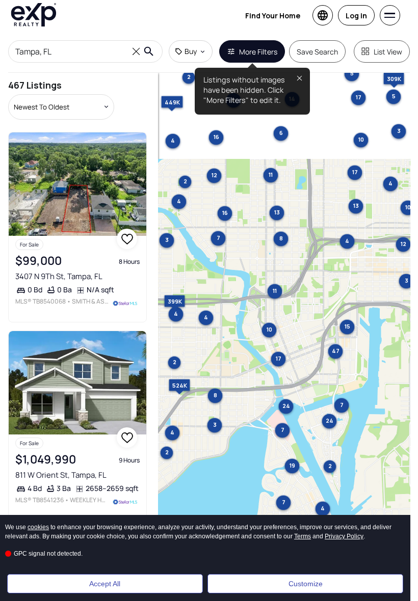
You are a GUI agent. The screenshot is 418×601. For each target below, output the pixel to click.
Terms (302, 536)
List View (388, 52)
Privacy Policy (344, 536)
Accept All (104, 584)
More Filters (258, 52)
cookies (38, 527)
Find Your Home (272, 15)
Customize (306, 584)
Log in (356, 15)
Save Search (317, 52)
